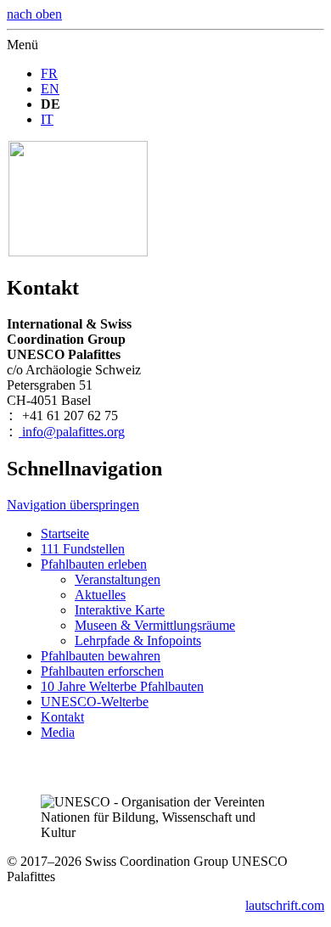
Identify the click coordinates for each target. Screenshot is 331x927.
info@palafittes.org (72, 431)
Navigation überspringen (73, 504)
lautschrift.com (284, 905)
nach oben (34, 14)
